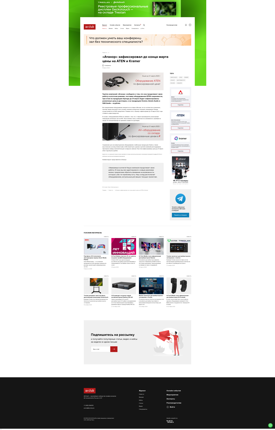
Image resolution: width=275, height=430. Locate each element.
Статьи (122, 28)
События (179, 83)
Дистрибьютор (181, 80)
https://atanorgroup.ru (113, 187)
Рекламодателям (172, 25)
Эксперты (137, 25)
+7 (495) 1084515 (88, 405)
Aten (181, 77)
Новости (104, 28)
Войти (172, 407)
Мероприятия (127, 25)
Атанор (172, 80)
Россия (173, 83)
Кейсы (116, 28)
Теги (143, 28)
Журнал (104, 25)
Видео (127, 28)
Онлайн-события (115, 25)
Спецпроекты (135, 28)
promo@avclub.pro (89, 408)
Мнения (111, 28)
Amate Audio (174, 77)
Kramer (186, 77)
